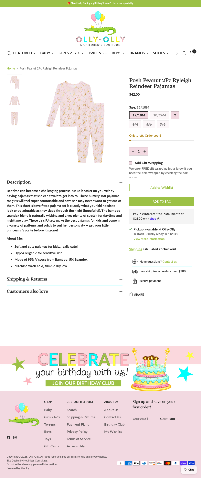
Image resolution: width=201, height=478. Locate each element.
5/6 (149, 124)
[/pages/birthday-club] (100, 368)
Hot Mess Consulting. (35, 460)
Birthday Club (114, 424)
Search (72, 410)
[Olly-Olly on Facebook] (9, 438)
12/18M (138, 115)
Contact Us (112, 417)
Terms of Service (79, 439)
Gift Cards (51, 446)
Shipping (135, 249)
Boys (47, 432)
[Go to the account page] (184, 53)
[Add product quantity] (144, 151)
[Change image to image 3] (14, 118)
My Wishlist (113, 432)
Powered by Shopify (18, 468)
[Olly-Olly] (100, 28)
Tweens (50, 424)
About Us (111, 410)
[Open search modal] (9, 53)
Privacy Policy (77, 432)
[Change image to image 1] (14, 82)
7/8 (162, 124)
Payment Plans (78, 424)
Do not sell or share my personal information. (32, 464)
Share (139, 294)
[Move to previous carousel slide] (182, 332)
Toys (47, 439)
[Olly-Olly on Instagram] (15, 438)
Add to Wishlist (161, 188)
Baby (48, 410)
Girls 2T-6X (52, 417)
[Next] (177, 53)
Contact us (170, 261)
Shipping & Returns (81, 417)
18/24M (159, 115)
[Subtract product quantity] (132, 151)
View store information (148, 238)
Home (11, 68)
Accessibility (76, 446)
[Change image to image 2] (14, 100)
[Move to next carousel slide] (191, 332)
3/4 (135, 124)
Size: (139, 107)
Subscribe (168, 418)
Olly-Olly (34, 456)
